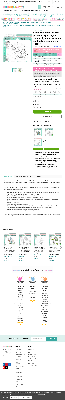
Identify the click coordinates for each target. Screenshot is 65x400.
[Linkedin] (46, 122)
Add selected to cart (51, 148)
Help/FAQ (18, 352)
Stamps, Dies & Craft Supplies (31, 11)
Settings (5, 397)
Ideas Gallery (19, 376)
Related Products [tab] (8, 229)
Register (60, 2)
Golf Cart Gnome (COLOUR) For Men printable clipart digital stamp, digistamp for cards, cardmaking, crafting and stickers (47, 154)
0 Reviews (38, 176)
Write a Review (58, 46)
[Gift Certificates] (49, 7)
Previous (4, 247)
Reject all (14, 397)
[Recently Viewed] (45, 7)
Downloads (31, 363)
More (46, 11)
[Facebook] (34, 122)
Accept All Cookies (25, 397)
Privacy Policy (19, 384)
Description (8, 176)
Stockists (18, 381)
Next (60, 247)
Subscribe (18, 349)
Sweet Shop (8, 11)
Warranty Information (23, 176)
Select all (38, 148)
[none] (17, 48)
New (15, 11)
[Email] (37, 122)
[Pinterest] (49, 122)
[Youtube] (4, 367)
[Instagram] (4, 364)
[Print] (40, 122)
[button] (8, 19)
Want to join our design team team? (20, 368)
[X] (43, 122)
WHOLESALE (19, 379)
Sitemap (18, 386)
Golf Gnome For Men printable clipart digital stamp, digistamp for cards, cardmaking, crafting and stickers (46, 166)
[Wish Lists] (54, 7)
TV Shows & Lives (32, 365)
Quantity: (36, 104)
